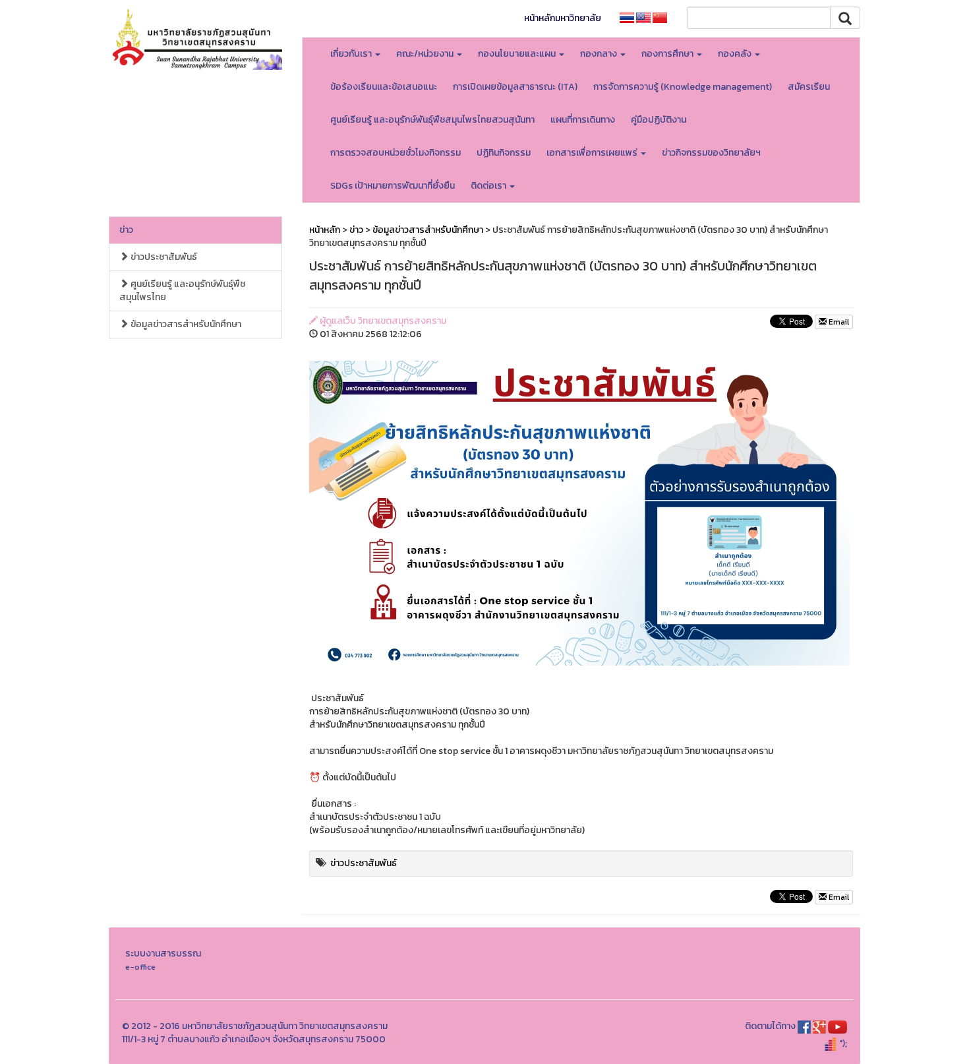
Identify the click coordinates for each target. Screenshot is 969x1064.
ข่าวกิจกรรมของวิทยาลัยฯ (711, 153)
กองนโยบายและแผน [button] (518, 54)
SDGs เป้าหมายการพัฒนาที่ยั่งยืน (392, 186)
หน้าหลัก (324, 230)
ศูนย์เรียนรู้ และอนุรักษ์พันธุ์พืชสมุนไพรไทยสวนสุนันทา (432, 120)
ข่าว (126, 230)
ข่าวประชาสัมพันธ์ (163, 257)
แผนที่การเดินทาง (582, 120)
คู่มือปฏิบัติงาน (658, 120)
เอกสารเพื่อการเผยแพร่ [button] (592, 153)
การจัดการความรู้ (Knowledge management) (682, 87)
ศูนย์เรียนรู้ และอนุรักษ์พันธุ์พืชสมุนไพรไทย (182, 290)
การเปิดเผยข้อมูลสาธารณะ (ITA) (515, 87)
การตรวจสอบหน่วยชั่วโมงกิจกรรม (395, 153)
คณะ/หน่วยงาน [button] (425, 54)
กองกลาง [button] (599, 54)
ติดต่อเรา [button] (489, 186)
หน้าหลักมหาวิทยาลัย (562, 18)
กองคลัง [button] (735, 54)
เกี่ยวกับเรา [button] (352, 54)
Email (838, 322)
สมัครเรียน (809, 87)
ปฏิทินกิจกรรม (504, 153)
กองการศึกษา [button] (668, 54)
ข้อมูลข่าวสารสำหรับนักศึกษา (185, 324)
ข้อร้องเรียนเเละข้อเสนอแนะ (383, 87)
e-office (140, 966)
